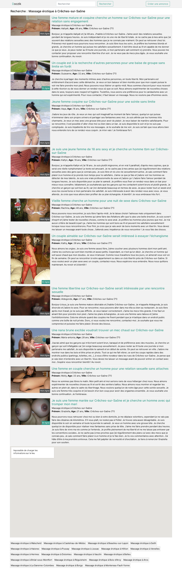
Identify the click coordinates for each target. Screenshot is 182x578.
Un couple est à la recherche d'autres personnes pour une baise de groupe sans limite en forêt (108, 64)
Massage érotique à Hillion (114, 548)
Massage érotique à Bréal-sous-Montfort (31, 559)
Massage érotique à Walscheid (26, 543)
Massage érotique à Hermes (25, 554)
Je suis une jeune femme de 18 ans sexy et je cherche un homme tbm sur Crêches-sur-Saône (110, 151)
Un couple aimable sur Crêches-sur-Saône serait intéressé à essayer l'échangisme (110, 236)
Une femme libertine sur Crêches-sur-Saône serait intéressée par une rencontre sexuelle (108, 290)
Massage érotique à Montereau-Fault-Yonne (107, 565)
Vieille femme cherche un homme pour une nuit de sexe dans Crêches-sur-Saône (109, 200)
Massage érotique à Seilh (143, 543)
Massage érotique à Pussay (55, 548)
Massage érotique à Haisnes (25, 548)
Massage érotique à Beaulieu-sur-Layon (108, 543)
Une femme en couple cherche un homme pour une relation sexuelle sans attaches (110, 368)
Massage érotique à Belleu (117, 554)
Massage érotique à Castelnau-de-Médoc (65, 543)
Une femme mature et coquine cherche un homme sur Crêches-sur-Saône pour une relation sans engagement (111, 19)
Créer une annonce (158, 3)
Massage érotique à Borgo (69, 565)
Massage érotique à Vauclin (88, 554)
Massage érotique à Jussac (85, 548)
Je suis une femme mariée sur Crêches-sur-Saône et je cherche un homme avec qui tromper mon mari (111, 402)
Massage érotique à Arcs (135, 559)
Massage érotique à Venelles (145, 548)
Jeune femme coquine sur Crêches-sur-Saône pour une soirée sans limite (103, 101)
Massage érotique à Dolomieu (57, 554)
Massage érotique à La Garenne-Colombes (32, 565)
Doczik (16, 4)
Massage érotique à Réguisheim (70, 559)
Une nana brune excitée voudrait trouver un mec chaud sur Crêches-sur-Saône (108, 330)
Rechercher (105, 3)
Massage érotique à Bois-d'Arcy (105, 559)
